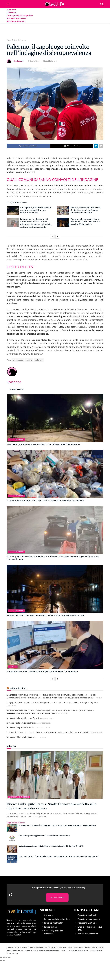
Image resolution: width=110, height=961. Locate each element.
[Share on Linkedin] (96, 146)
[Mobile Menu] (8, 4)
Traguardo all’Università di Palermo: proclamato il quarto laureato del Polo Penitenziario (57, 825)
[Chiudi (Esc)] (1, 957)
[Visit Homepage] (55, 4)
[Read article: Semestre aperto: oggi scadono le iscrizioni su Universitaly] (12, 838)
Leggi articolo (16, 822)
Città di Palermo (20, 40)
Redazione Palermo (16, 21)
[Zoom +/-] (9, 957)
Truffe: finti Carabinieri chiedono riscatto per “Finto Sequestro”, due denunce (42, 671)
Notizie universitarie (18, 688)
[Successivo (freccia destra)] (4, 960)
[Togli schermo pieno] (6, 957)
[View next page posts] (57, 237)
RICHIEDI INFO (57, 897)
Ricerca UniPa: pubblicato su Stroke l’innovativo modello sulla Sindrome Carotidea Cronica (51, 806)
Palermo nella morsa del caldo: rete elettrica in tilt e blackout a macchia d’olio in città (85, 222)
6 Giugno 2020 (33, 61)
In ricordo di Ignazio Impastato (20, 737)
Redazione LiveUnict (87, 915)
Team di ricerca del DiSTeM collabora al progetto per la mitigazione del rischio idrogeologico (48, 732)
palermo (38, 360)
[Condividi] (4, 957)
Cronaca (13, 667)
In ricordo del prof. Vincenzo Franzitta (24, 718)
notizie (29, 360)
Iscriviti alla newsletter (88, 933)
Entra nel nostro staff (17, 18)
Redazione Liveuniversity (89, 919)
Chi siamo (11, 12)
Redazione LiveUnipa (87, 923)
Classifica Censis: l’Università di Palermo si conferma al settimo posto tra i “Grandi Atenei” (59, 856)
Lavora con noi (50, 927)
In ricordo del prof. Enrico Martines (22, 723)
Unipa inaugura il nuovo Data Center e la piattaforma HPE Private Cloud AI (51, 846)
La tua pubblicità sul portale (20, 15)
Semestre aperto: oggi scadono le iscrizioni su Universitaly (44, 835)
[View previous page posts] (53, 237)
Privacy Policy (12, 953)
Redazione (18, 61)
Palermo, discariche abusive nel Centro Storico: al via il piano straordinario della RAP (85, 210)
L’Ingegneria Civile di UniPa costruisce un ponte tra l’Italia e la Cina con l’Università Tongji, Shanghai (51, 702)
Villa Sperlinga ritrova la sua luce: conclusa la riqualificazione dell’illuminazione (36, 210)
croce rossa (18, 360)
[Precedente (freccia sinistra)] (1, 960)
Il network (11, 9)
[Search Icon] (101, 4)
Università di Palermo (19, 797)
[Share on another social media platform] (101, 146)
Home (9, 40)
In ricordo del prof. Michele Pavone (22, 727)
